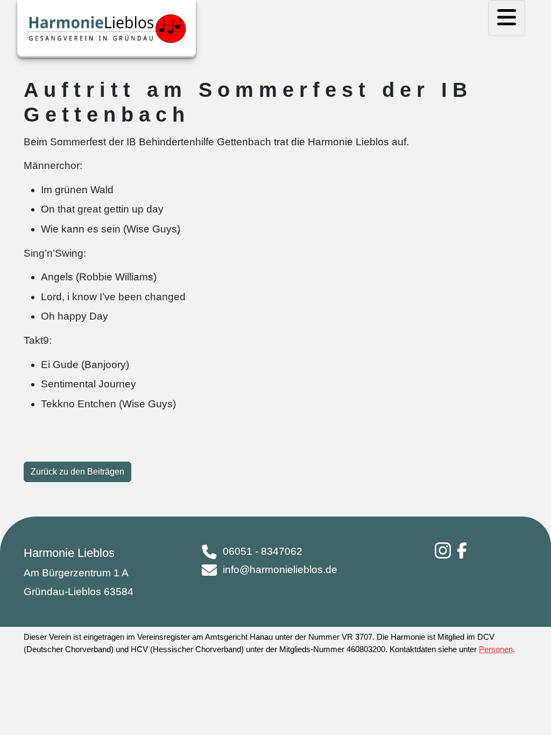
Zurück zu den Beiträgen (77, 471)
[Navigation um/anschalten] (506, 18)
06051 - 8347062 (262, 551)
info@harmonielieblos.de (280, 569)
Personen (496, 649)
